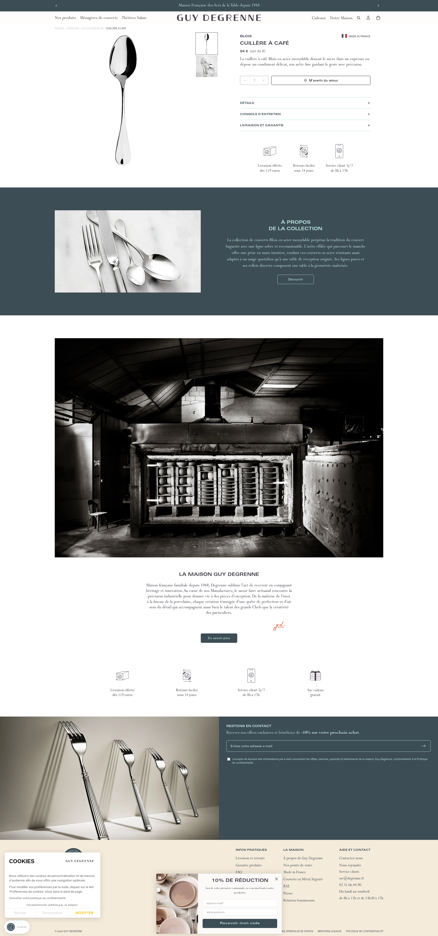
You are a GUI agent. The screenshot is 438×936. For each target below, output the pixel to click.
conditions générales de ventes (291, 931)
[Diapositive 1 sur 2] (206, 43)
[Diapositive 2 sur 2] (206, 66)
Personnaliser (52, 913)
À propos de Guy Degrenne (303, 859)
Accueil (60, 28)
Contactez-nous (351, 859)
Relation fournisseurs (299, 901)
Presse (288, 894)
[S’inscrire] (424, 746)
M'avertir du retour (323, 80)
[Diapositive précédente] (56, 6)
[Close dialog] (276, 878)
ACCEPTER (84, 913)
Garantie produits (249, 866)
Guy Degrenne (72, 931)
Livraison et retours (250, 859)
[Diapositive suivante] (378, 6)
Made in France (294, 873)
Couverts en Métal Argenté (303, 880)
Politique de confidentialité (364, 931)
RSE (286, 887)
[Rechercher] (359, 18)
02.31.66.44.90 (350, 885)
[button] (17, 927)
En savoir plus (219, 638)
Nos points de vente (297, 866)
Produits (73, 28)
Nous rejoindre (350, 866)
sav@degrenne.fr (351, 879)
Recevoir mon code (240, 923)
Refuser (20, 913)
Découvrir (295, 279)
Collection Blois (92, 28)
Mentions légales (330, 931)
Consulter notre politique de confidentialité (37, 898)
